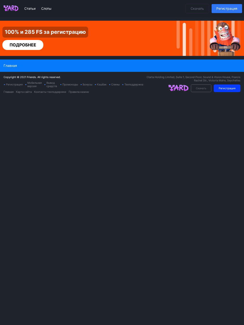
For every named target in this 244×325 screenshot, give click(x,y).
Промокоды (70, 84)
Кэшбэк (102, 84)
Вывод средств (51, 84)
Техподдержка (133, 84)
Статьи (30, 8)
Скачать (197, 8)
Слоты (46, 8)
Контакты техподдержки (50, 92)
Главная (9, 92)
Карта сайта (24, 92)
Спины (115, 84)
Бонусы (87, 84)
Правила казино (79, 92)
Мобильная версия (34, 84)
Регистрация (226, 8)
